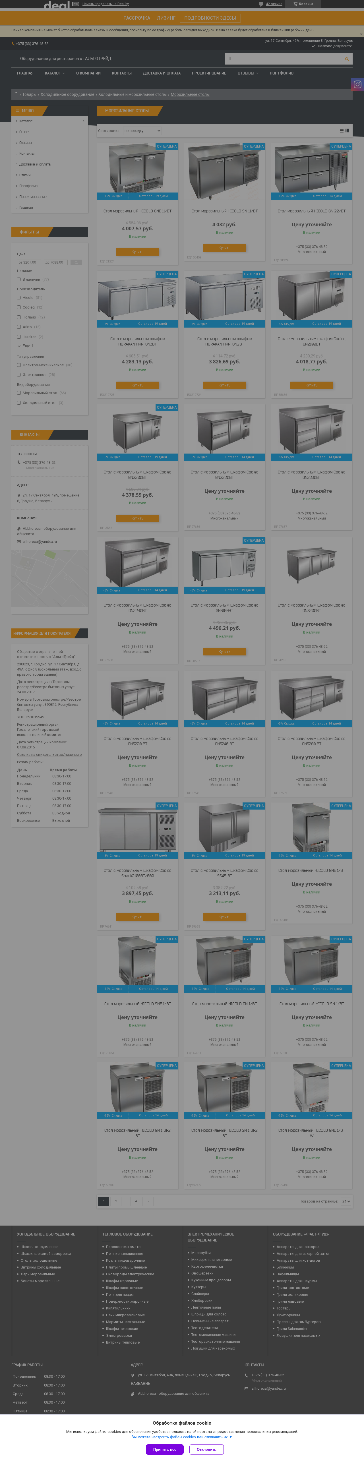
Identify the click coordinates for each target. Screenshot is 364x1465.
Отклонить (206, 1449)
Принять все (164, 1449)
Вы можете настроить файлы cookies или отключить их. (180, 1437)
